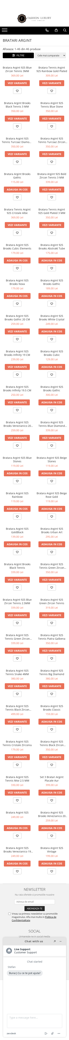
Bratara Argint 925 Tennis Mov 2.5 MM (17, 778)
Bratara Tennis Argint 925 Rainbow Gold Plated (51, 69)
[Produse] (5, 31)
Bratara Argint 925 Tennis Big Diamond (51, 672)
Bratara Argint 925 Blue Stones (17, 459)
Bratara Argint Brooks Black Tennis (17, 565)
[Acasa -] (34, 18)
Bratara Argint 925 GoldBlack (17, 530)
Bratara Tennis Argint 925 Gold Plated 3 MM (51, 211)
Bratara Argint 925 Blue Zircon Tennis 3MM (17, 69)
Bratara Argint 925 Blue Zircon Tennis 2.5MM (17, 601)
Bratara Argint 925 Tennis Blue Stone (51, 104)
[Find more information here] (34, 987)
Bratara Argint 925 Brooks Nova (17, 282)
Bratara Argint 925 (17, 812)
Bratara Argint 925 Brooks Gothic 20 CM (17, 317)
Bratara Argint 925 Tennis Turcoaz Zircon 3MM (51, 140)
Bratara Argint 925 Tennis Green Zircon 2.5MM (51, 565)
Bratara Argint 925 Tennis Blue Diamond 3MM (51, 424)
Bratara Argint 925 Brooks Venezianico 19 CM (17, 849)
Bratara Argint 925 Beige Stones (52, 459)
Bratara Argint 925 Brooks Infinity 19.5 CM (17, 388)
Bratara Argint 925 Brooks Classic (51, 707)
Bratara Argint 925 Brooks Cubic (51, 353)
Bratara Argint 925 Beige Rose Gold (52, 494)
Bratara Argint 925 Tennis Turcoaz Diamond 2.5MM (17, 140)
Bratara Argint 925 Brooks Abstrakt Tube (52, 246)
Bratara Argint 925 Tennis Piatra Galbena (51, 636)
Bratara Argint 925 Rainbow (17, 494)
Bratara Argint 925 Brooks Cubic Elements (17, 246)
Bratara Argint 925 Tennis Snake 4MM (17, 672)
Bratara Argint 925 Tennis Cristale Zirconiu (17, 743)
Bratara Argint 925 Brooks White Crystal (51, 317)
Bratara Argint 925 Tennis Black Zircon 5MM (17, 707)
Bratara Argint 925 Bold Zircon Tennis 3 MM (51, 175)
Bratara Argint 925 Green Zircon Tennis (51, 601)
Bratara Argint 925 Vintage (51, 849)
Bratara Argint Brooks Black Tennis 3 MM (17, 104)
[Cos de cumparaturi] (56, 30)
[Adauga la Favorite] (17, 91)
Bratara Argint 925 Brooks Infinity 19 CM (17, 353)
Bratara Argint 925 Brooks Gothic (51, 282)
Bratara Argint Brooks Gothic (17, 175)
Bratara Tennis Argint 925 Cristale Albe (17, 211)
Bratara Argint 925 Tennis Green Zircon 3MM (17, 636)
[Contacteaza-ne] (47, 30)
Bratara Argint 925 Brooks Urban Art (51, 530)
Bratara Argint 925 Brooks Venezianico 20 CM (17, 424)
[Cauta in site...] (65, 30)
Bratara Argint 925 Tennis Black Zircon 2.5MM (52, 743)
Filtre (19, 55)
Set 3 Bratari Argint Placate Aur (51, 778)
